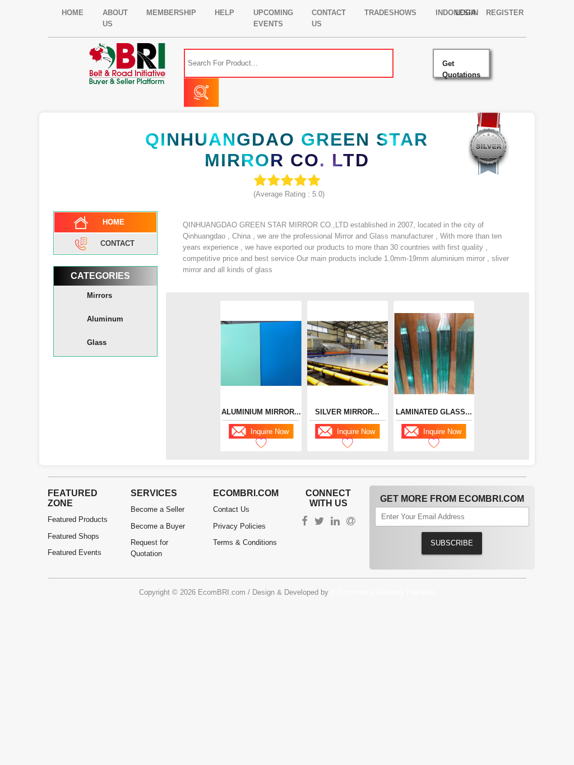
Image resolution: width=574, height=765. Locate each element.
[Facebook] (305, 522)
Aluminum (105, 319)
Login (466, 12)
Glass (97, 342)
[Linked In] (335, 522)
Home (73, 12)
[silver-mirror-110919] (347, 353)
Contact (117, 243)
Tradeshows (390, 12)
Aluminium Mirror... (261, 412)
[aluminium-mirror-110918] (260, 353)
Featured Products (78, 519)
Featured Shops (73, 536)
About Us (115, 18)
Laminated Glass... (434, 412)
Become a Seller (157, 509)
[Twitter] (319, 522)
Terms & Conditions (245, 542)
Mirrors (99, 295)
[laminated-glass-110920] (434, 354)
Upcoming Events (273, 18)
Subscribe (451, 543)
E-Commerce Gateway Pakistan (383, 592)
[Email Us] (350, 522)
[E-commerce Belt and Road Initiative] (127, 63)
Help (224, 12)
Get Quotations (461, 68)
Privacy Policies (239, 526)
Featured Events (74, 552)
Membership (171, 12)
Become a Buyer (158, 526)
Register (505, 12)
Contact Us (329, 18)
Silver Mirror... (347, 412)
